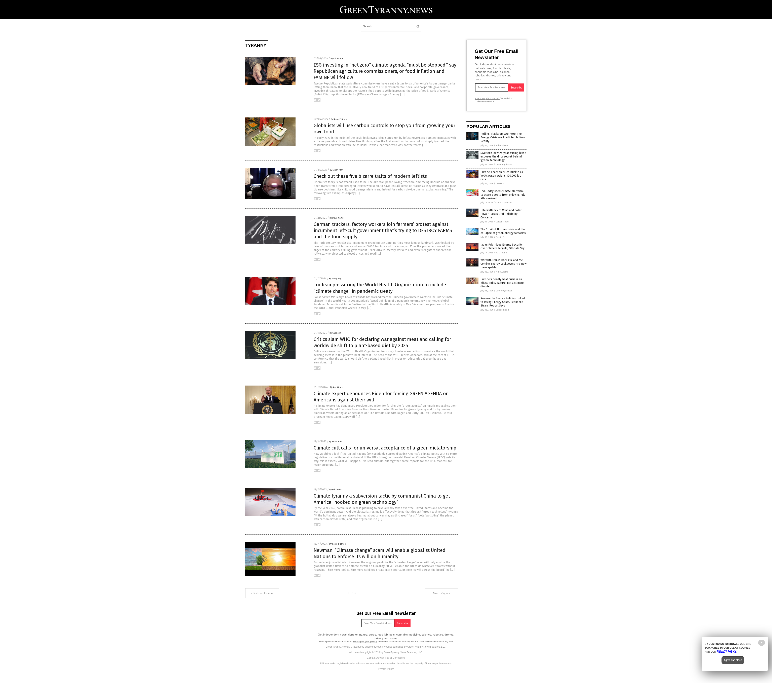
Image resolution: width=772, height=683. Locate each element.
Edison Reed (502, 221)
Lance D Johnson (504, 164)
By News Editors (339, 119)
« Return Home (262, 593)
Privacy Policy (386, 669)
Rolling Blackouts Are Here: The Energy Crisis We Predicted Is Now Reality (502, 137)
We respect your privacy (365, 641)
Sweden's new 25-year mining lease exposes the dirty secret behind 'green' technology (503, 156)
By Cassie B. (335, 333)
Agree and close (733, 660)
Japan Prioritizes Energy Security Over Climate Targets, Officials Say (502, 246)
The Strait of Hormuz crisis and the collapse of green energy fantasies (503, 231)
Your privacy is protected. (487, 98)
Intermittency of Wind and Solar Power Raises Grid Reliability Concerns (501, 214)
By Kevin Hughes (337, 544)
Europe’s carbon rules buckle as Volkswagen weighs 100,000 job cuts (501, 175)
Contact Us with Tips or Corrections (386, 657)
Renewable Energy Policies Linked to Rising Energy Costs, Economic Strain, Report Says (502, 302)
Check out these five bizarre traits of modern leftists (370, 176)
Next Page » (441, 593)
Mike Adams (502, 145)
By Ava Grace (336, 387)
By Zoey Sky (335, 278)
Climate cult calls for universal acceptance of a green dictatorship (385, 448)
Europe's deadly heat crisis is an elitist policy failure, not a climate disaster (502, 283)
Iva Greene (501, 252)
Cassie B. (500, 183)
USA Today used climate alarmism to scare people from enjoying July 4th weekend (502, 194)
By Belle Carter (337, 218)
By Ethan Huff (337, 58)
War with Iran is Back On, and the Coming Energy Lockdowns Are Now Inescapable (503, 263)
